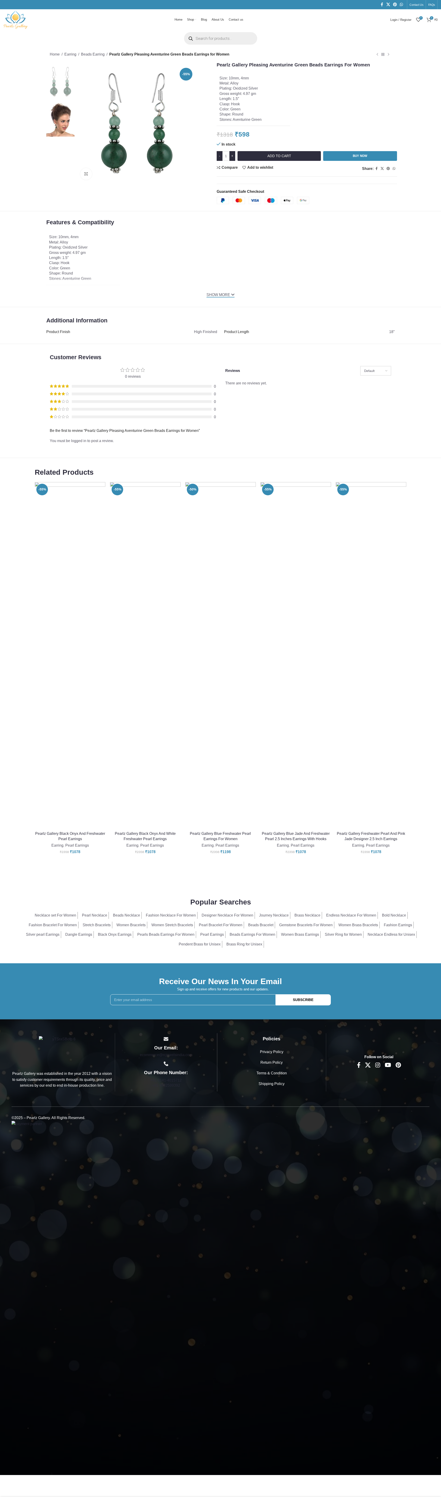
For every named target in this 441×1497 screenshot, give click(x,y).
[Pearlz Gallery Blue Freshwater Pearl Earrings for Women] (220, 655)
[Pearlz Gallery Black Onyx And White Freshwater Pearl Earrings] (145, 655)
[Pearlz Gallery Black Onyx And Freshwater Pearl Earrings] (70, 655)
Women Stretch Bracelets (172, 925)
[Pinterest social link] (394, 4)
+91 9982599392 (166, 1085)
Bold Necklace (394, 915)
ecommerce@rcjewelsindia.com (166, 1055)
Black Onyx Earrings (114, 934)
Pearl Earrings (77, 845)
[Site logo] (15, 19)
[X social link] (388, 4)
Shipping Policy (272, 1084)
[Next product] (388, 54)
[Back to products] (383, 54)
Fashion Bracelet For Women (53, 925)
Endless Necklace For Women (351, 915)
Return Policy (271, 1062)
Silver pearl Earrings (42, 934)
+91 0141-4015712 (166, 1080)
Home (55, 54)
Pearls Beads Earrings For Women (165, 934)
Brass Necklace (307, 915)
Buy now (360, 156)
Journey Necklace (274, 915)
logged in (78, 441)
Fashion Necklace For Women (171, 915)
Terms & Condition (271, 1073)
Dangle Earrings (78, 934)
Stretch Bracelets (97, 925)
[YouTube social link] (387, 1065)
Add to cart (279, 156)
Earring (70, 54)
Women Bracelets (131, 925)
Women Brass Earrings (300, 934)
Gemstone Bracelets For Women (306, 925)
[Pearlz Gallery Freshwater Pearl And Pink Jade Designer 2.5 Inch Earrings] (371, 655)
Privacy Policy (271, 1052)
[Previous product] (377, 54)
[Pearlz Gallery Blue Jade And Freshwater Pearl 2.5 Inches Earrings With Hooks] (295, 655)
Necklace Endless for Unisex (391, 934)
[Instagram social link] (377, 1065)
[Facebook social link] (382, 4)
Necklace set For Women (55, 915)
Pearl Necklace (94, 915)
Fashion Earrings (398, 925)
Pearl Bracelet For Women (220, 925)
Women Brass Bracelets (358, 925)
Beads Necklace (126, 915)
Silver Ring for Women (343, 934)
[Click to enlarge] (86, 174)
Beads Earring (93, 54)
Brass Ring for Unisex (244, 944)
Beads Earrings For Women (252, 934)
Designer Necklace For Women (227, 915)
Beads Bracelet (260, 925)
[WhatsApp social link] (401, 4)
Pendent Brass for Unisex (200, 944)
